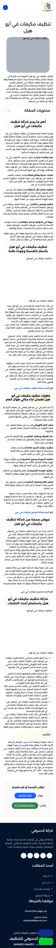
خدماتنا (46, 876)
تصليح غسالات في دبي (32, 591)
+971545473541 (25, 805)
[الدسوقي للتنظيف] (47, 7)
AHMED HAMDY (24, 944)
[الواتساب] (46, 941)
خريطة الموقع (43, 895)
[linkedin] (30, 855)
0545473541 (25, 795)
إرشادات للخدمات (42, 889)
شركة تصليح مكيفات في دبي (29, 512)
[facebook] (49, 855)
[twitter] (43, 855)
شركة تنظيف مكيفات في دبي (29, 388)
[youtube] (36, 855)
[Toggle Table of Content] (8, 110)
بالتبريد (25, 745)
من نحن (46, 882)
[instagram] (23, 855)
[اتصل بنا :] (46, 932)
